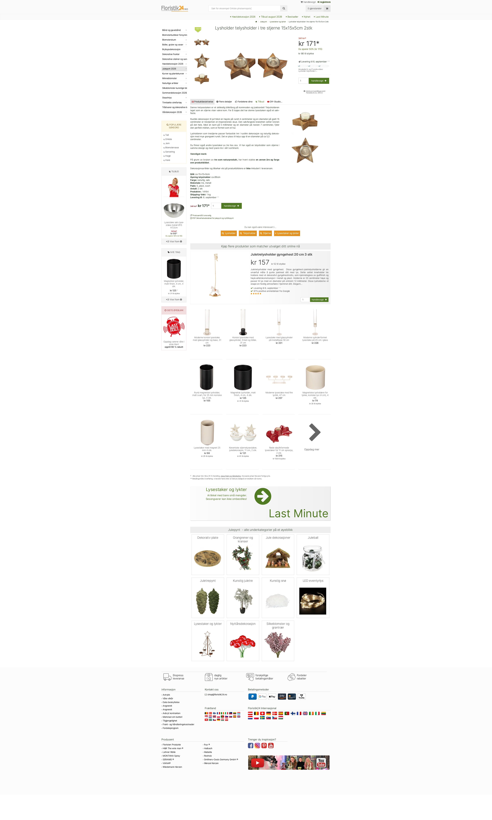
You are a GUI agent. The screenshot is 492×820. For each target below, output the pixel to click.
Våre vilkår (168, 698)
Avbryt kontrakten (171, 713)
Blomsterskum (169, 39)
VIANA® (167, 763)
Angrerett (167, 706)
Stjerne (266, 233)
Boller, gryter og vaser (172, 44)
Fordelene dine (244, 101)
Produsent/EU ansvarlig (201, 215)
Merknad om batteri (172, 717)
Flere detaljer (225, 101)
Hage (168, 156)
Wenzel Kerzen (211, 763)
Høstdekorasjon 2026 (243, 16)
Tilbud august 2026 (271, 16)
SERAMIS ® (168, 759)
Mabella (208, 752)
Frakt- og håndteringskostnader (178, 724)
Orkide (168, 139)
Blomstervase (172, 147)
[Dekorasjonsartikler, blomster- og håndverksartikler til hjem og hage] (176, 8)
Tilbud (260, 101)
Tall (167, 135)
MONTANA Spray (171, 756)
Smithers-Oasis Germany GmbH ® (221, 759)
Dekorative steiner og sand (174, 59)
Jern (167, 143)
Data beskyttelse (171, 702)
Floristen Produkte (172, 744)
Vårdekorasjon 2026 (172, 112)
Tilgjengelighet (170, 720)
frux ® (207, 744)
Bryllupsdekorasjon (171, 49)
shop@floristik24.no (217, 694)
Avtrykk (166, 695)
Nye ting (175, 252)
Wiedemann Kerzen (172, 767)
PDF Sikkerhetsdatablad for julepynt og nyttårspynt (212, 218)
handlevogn (309, 2)
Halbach (208, 748)
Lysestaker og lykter (278, 22)
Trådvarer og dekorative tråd (174, 107)
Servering (170, 151)
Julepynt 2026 (169, 68)
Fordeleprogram (170, 728)
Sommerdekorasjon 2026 (174, 93)
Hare (167, 160)
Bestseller (292, 16)
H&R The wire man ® (173, 748)
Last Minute (322, 16)
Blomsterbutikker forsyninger (174, 35)
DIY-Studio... (276, 101)
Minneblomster (169, 78)
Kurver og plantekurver (173, 73)
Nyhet (306, 16)
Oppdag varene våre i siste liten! (173, 344)
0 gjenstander (315, 8)
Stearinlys (167, 97)
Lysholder (230, 233)
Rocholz (208, 756)
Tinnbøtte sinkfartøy (172, 102)
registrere (325, 2)
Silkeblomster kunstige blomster (174, 88)
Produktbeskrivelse (203, 101)
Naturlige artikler (170, 83)
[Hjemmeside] (256, 22)
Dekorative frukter (171, 54)
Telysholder (249, 233)
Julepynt (263, 22)
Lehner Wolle (169, 752)
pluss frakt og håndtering (231, 476)
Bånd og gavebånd (171, 30)
